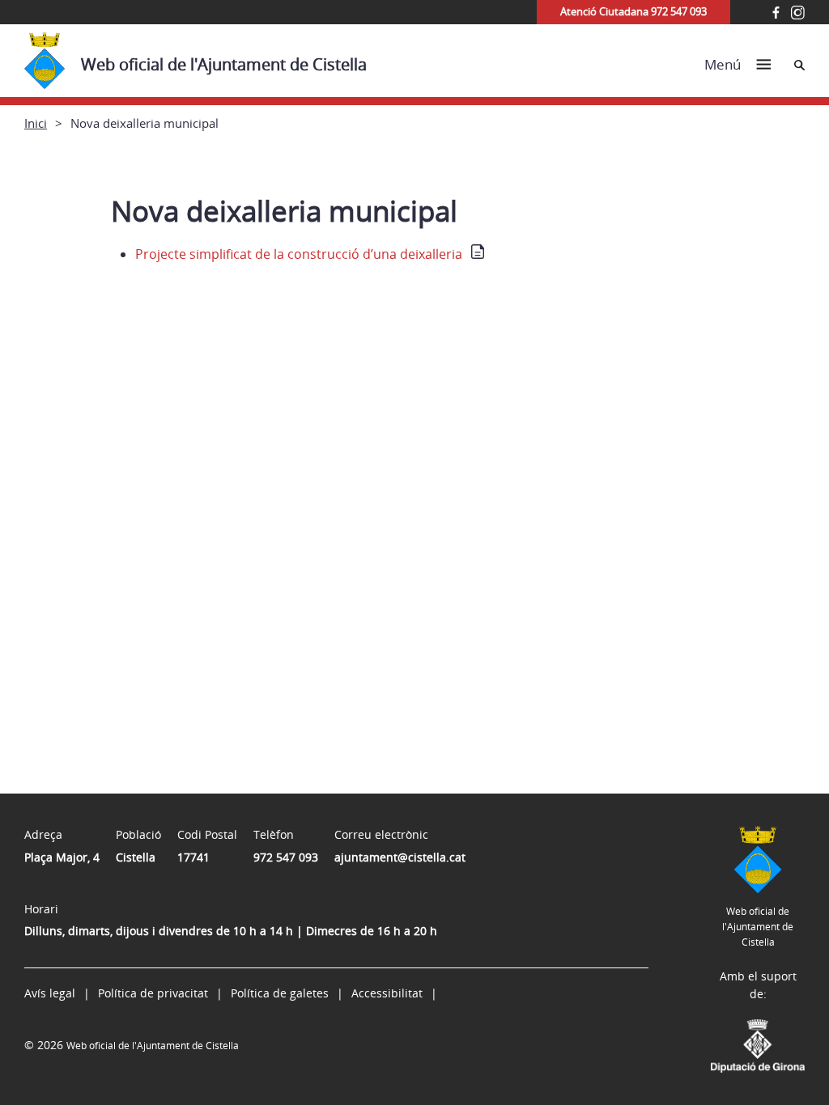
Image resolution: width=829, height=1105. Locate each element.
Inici (35, 123)
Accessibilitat (387, 993)
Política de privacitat (153, 993)
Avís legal (49, 993)
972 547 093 (285, 857)
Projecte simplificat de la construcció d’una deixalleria (298, 254)
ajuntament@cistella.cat (400, 857)
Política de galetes (280, 993)
